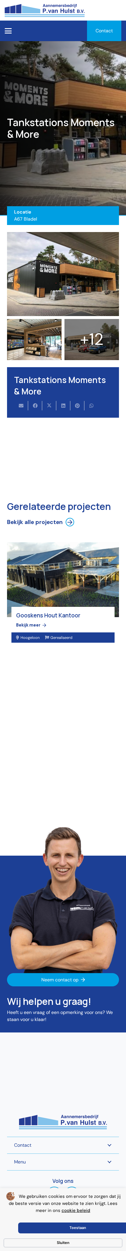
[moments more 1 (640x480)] (63, 274)
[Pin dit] (77, 405)
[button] (8, 30)
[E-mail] (21, 405)
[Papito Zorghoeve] (63, 600)
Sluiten (63, 1242)
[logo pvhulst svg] (45, 10)
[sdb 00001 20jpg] (91, 339)
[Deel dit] (35, 405)
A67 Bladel (25, 219)
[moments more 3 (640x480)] (34, 339)
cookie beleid (76, 1210)
